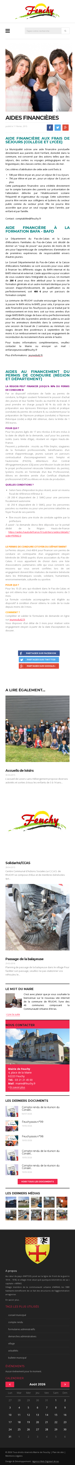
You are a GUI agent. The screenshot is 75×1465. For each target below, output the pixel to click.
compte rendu (15, 1322)
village (11, 1343)
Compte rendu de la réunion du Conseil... (41, 1108)
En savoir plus (17, 1087)
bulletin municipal (17, 1357)
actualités (13, 1350)
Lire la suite (13, 1014)
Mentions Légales (13, 1455)
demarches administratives (22, 1336)
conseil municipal (17, 1315)
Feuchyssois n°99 (32, 1121)
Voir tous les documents (37, 1181)
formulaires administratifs (21, 1329)
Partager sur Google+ (41, 666)
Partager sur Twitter (41, 659)
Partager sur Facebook (41, 653)
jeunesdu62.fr (17, 619)
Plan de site (58, 1452)
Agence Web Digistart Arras (45, 1461)
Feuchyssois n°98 (32, 1136)
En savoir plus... (12, 1299)
